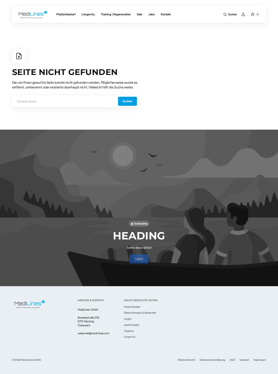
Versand (244, 360)
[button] (230, 14)
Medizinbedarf (132, 307)
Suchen (127, 101)
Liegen (127, 318)
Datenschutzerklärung (212, 360)
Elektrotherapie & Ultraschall (140, 312)
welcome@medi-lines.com (93, 333)
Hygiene (129, 331)
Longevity (129, 336)
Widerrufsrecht (186, 360)
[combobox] (75, 101)
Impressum (259, 360)
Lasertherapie (131, 324)
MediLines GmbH (31, 360)
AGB (232, 360)
